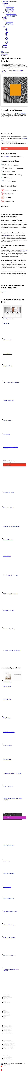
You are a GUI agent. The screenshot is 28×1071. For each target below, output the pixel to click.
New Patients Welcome (8, 873)
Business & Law (17, 70)
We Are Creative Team (8, 400)
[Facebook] (1, 1064)
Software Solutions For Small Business (12, 773)
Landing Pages (6, 1058)
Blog (4, 19)
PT (7, 37)
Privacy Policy (6, 996)
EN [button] (4, 26)
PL (7, 36)
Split (22, 70)
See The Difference (7, 354)
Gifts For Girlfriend (7, 420)
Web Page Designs (7, 1057)
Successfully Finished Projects (10, 911)
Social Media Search (8, 539)
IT (6, 33)
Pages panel (6, 235)
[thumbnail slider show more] (1, 292)
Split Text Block (7, 887)
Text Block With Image (8, 508)
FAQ (4, 1010)
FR (7, 32)
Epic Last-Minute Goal (8, 898)
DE (7, 29)
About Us (5, 998)
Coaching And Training (8, 492)
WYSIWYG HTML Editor (9, 1045)
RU (7, 39)
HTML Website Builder (11, 14)
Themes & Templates (8, 1021)
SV (7, 42)
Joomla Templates (10, 10)
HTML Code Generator (8, 1048)
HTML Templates (9, 11)
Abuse (4, 1001)
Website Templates (10, 7)
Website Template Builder (21, 113)
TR (7, 38)
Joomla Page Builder (10, 16)
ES (7, 34)
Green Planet (6, 861)
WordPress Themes (10, 9)
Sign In (5, 45)
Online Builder (6, 156)
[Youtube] (1, 1066)
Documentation (9, 23)
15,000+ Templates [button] (7, 5)
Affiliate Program (7, 1014)
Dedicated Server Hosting (9, 732)
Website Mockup (7, 1061)
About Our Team (7, 339)
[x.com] (1, 1068)
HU (7, 43)
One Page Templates (8, 1033)
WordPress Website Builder (11, 15)
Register (5, 47)
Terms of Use (6, 994)
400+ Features (6, 4)
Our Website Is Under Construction (11, 382)
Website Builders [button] (6, 12)
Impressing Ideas (7, 759)
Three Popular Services (8, 318)
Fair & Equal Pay (7, 681)
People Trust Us (7, 686)
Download (5, 3)
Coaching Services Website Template (11, 650)
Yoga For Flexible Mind (8, 845)
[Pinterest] (1, 1070)
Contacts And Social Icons (9, 937)
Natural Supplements (8, 786)
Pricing (4, 17)
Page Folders (14, 262)
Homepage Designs (7, 1059)
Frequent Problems (7, 365)
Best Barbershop (7, 699)
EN (7, 28)
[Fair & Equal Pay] (12, 680)
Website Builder (7, 1040)
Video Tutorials (9, 22)
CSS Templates (6, 1029)
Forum (4, 1016)
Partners (5, 1000)
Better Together (6, 717)
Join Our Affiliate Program (9, 924)
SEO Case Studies (7, 745)
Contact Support (9, 24)
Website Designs (9, 8)
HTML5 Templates (7, 1031)
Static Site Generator (8, 1047)
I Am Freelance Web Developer (10, 575)
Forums (5, 18)
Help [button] (4, 21)
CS (7, 41)
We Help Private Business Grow (10, 593)
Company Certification (8, 610)
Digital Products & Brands (9, 955)
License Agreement (7, 997)
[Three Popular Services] (12, 317)
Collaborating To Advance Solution (11, 526)
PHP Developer (7, 556)
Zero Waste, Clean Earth (9, 629)
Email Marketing (7, 434)
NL (7, 30)
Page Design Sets (23, 250)
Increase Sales (6, 323)
